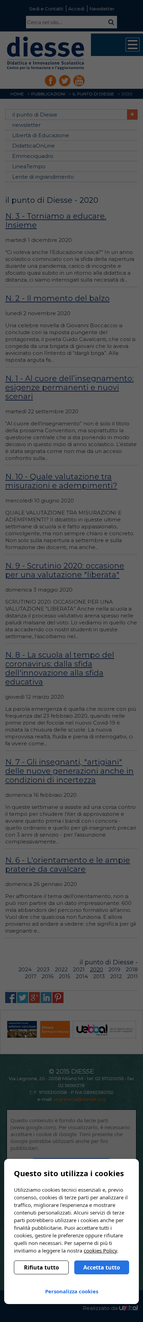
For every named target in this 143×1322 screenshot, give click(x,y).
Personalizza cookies (71, 1291)
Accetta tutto (101, 1267)
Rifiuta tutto (41, 1267)
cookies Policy (100, 1250)
